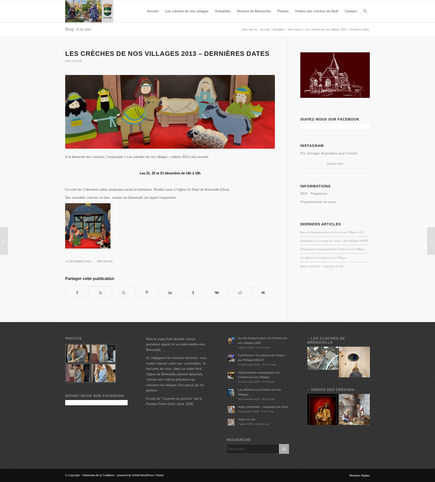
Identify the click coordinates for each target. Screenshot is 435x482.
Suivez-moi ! (335, 164)
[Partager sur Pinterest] (146, 292)
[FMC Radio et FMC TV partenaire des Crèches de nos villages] (4, 241)
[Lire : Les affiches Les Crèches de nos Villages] (231, 392)
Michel (108, 261)
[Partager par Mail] (263, 292)
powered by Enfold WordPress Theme (140, 475)
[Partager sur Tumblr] (193, 292)
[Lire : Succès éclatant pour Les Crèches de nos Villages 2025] (231, 340)
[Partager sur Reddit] (240, 292)
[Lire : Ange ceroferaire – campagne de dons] (231, 409)
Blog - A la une (78, 29)
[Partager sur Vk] (216, 292)
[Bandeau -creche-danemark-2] (170, 112)
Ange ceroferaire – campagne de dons (322, 266)
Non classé (73, 61)
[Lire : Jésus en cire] (231, 422)
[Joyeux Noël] (431, 241)
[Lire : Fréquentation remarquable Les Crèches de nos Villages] (231, 375)
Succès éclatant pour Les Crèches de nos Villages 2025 (332, 232)
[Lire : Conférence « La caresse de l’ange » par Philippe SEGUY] (231, 358)
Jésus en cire (246, 419)
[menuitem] (153, 11)
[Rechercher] (365, 11)
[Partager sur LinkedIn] (170, 292)
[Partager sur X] (100, 292)
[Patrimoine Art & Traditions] (89, 11)
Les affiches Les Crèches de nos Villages (323, 257)
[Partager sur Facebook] (77, 292)
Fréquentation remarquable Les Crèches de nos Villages (332, 249)
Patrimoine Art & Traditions (98, 475)
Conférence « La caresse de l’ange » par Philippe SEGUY (334, 241)
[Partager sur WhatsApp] (123, 292)
